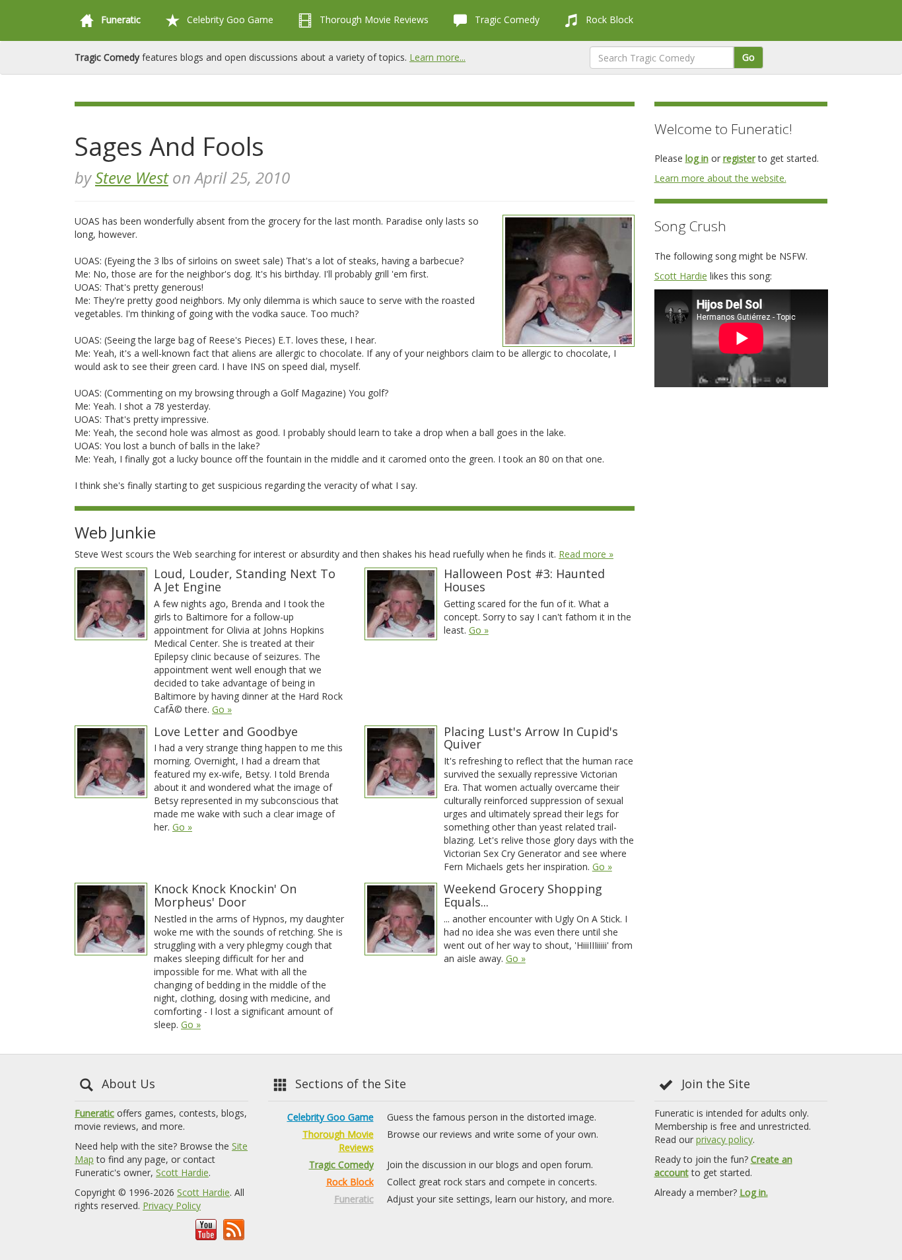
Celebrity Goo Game (228, 19)
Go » (222, 709)
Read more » (586, 554)
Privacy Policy (172, 1205)
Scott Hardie (680, 276)
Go (748, 57)
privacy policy (724, 1139)
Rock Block (608, 19)
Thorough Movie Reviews (373, 19)
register (739, 158)
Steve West (131, 177)
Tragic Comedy (505, 19)
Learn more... (437, 57)
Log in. (754, 1192)
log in (697, 158)
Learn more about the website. (720, 178)
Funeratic (94, 1113)
